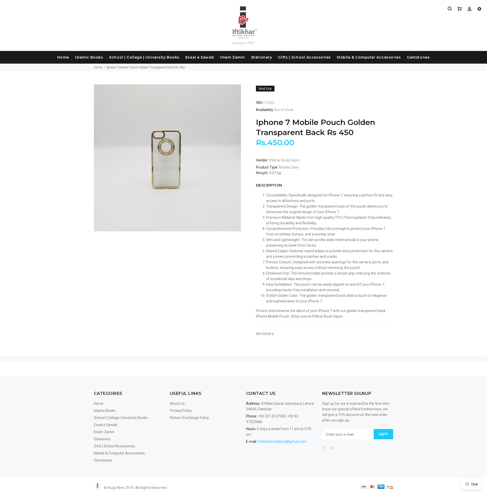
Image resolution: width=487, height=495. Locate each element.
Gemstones (418, 57)
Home (63, 57)
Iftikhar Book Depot (284, 160)
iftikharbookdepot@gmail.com (282, 441)
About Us (177, 403)
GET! (383, 434)
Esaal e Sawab (199, 57)
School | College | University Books (144, 57)
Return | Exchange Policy (189, 418)
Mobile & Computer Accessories (369, 57)
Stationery (261, 57)
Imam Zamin (232, 57)
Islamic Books (89, 57)
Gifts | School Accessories (304, 57)
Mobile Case (289, 167)
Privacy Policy (181, 411)
